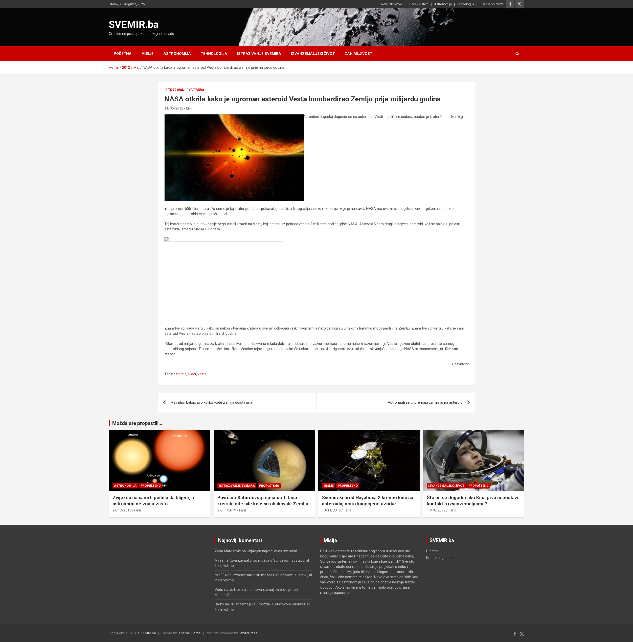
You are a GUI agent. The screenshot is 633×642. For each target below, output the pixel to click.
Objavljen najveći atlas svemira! (272, 551)
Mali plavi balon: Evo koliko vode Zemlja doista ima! (212, 402)
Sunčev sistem (418, 4)
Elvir (189, 108)
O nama (432, 551)
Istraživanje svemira (259, 53)
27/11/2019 (226, 510)
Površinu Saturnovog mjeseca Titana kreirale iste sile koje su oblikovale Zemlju (262, 501)
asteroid (180, 374)
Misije (147, 53)
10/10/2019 (436, 510)
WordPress (249, 633)
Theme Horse (190, 633)
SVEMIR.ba (133, 24)
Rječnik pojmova (491, 4)
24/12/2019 (122, 510)
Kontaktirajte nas (439, 557)
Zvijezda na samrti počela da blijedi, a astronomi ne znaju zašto (153, 501)
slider (192, 374)
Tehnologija (465, 4)
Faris (138, 510)
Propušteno (151, 485)
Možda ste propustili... (137, 423)
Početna (123, 53)
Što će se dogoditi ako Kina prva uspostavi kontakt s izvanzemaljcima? (472, 501)
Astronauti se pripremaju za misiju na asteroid (425, 402)
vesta (202, 374)
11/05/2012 (173, 108)
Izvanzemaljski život (313, 53)
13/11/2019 (331, 510)
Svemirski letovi (391, 4)
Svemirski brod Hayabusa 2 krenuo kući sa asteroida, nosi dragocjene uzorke (367, 501)
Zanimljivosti (359, 53)
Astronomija (443, 4)
